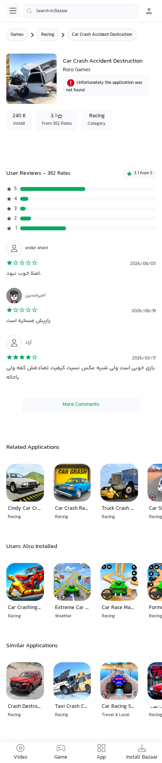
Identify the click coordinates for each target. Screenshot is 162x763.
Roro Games (76, 70)
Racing (47, 35)
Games (17, 35)
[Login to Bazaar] (149, 11)
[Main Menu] (13, 11)
